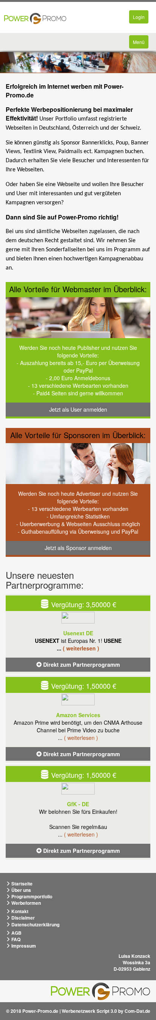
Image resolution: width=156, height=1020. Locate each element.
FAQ (15, 939)
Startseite (21, 883)
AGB (16, 932)
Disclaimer (22, 917)
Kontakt (19, 911)
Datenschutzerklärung (34, 924)
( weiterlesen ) (81, 648)
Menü (140, 43)
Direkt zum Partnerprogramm (81, 664)
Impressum (23, 945)
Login (140, 18)
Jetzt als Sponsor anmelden (78, 548)
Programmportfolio (31, 896)
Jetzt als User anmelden (78, 409)
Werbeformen (25, 902)
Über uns (20, 890)
